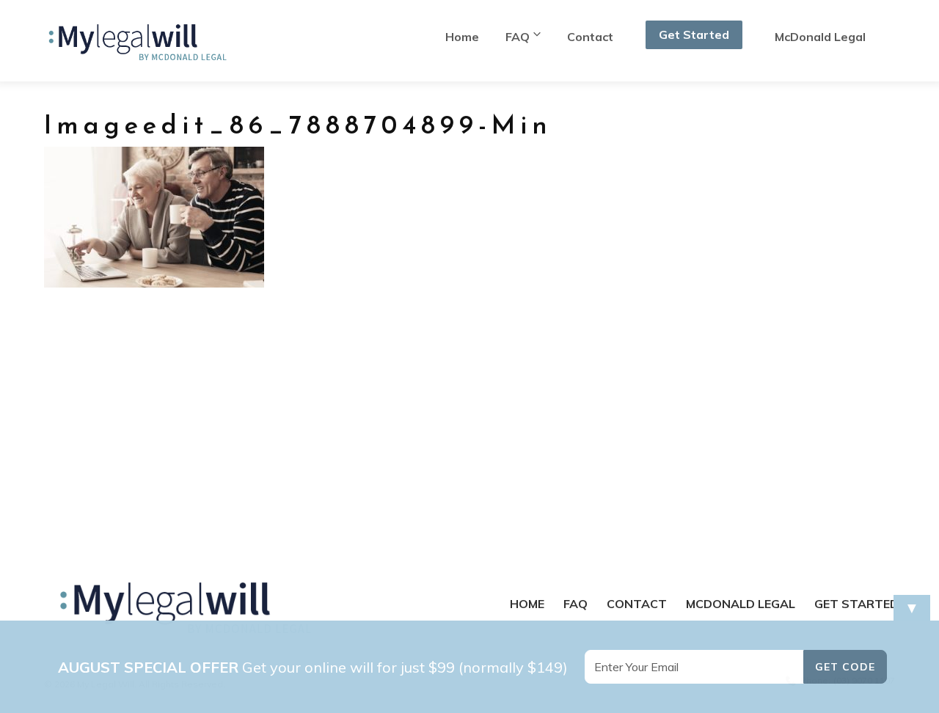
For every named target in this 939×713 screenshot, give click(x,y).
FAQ (517, 36)
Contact (590, 36)
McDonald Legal (820, 36)
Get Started (694, 34)
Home (462, 36)
